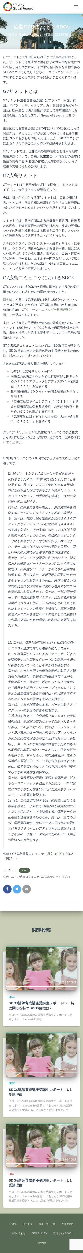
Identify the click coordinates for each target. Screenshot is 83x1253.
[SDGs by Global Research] (20, 7)
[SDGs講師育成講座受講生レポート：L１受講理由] (41, 1054)
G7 (12, 876)
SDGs (24, 870)
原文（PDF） (56, 853)
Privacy (41, 1243)
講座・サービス (47, 1224)
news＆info (39, 1233)
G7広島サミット (51, 876)
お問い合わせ (18, 1233)
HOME (13, 1224)
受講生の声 (67, 1224)
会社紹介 (27, 1224)
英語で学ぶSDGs (62, 1233)
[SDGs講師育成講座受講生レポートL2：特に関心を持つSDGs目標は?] (41, 967)
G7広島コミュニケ (27, 876)
